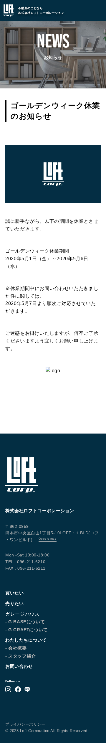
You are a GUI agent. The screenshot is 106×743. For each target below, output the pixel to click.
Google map (48, 538)
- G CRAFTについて (26, 629)
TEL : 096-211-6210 (25, 561)
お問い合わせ (19, 666)
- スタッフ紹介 (20, 655)
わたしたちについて (26, 639)
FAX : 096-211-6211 (25, 568)
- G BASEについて (25, 621)
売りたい (14, 603)
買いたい (14, 592)
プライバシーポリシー (25, 724)
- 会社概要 (16, 647)
